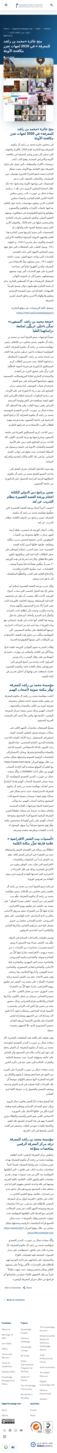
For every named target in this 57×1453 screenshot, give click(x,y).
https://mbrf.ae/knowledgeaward (34, 312)
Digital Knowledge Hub (22, 28)
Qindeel (43, 1399)
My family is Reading (26, 1396)
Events (33, 1410)
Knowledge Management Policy (8, 1380)
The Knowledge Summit (47, 1328)
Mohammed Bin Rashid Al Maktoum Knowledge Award (47, 1343)
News (33, 1415)
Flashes (47, 28)
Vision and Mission (7, 1355)
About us (6, 1329)
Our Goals (6, 1343)
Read (38, 28)
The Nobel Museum (45, 1374)
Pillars (5, 1349)
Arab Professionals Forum (46, 1358)
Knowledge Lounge (26, 1348)
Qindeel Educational (45, 1392)
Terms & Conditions (7, 1364)
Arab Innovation (47, 1367)
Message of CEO (7, 1336)
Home (6, 28)
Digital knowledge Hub (47, 1383)
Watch (5, 1415)
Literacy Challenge (25, 1340)
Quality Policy (8, 1372)
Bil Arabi (25, 1356)
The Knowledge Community (28, 1387)
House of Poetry (25, 1378)
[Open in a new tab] (12, 1447)
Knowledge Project (26, 1331)
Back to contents (16, 1299)
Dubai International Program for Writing (27, 1366)
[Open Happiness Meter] (5, 1447)
